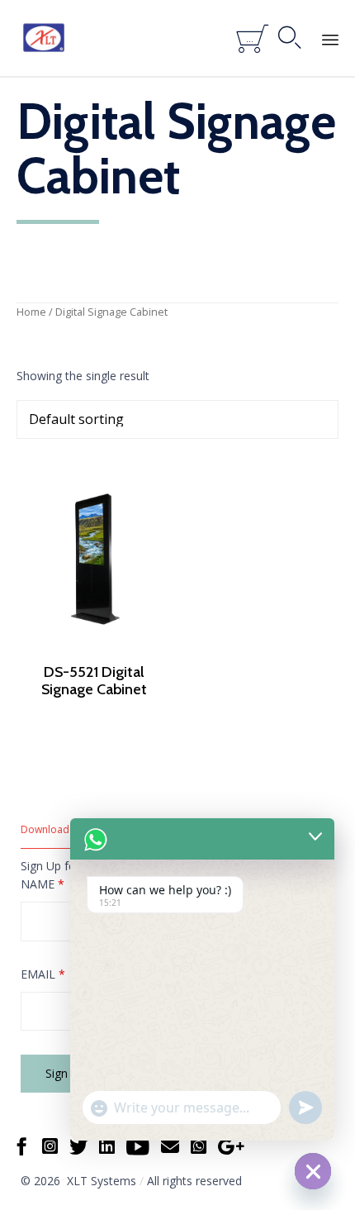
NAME (42, 884)
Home (31, 311)
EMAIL (43, 974)
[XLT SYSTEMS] (45, 37)
